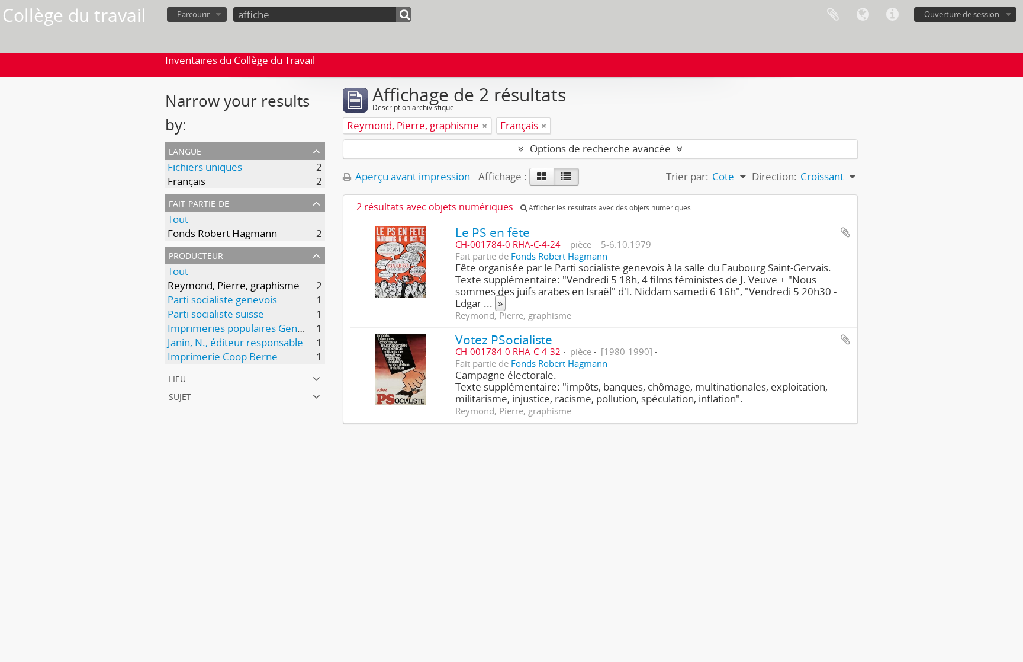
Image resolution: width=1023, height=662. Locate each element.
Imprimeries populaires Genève (241, 328)
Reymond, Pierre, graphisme (234, 285)
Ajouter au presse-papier (845, 232)
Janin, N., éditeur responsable (235, 342)
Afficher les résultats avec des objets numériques (609, 208)
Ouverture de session (961, 14)
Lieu (177, 378)
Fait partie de (199, 202)
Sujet (180, 396)
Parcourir (193, 14)
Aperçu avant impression (411, 176)
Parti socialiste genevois (222, 299)
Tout (178, 219)
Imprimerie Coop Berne (223, 356)
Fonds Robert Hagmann (222, 233)
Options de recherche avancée (600, 148)
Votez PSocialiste (503, 339)
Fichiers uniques (205, 167)
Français (186, 181)
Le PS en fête (492, 232)
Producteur (196, 255)
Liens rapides (892, 15)
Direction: (774, 176)
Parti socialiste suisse (216, 314)
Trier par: (687, 176)
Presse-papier (833, 15)
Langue (862, 15)
